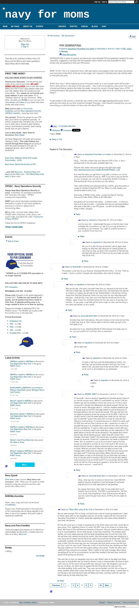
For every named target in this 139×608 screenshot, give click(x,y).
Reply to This (56, 139)
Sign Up (97, 2)
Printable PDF (15, 333)
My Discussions (68, 35)
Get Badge (40, 555)
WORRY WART (91, 394)
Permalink (75, 154)
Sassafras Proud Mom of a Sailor (81, 48)
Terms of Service (129, 602)
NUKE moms (15, 366)
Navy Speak (19, 135)
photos (12, 102)
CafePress (11, 504)
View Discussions (69, 54)
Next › (107, 585)
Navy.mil (8, 174)
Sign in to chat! (120, 606)
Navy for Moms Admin (28, 602)
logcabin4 (96, 242)
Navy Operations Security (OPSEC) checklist (23, 112)
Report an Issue (114, 602)
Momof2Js (14, 413)
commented (35, 387)
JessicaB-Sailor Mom (89, 315)
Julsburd (92, 220)
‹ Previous (55, 585)
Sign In (104, 2)
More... (25, 464)
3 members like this (67, 126)
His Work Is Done (17, 442)
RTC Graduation (11, 287)
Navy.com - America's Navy (25, 171)
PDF (11, 324)
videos (21, 102)
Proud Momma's (27, 440)
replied (20, 361)
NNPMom (14, 361)
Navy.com (23, 534)
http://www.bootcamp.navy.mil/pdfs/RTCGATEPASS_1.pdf (97, 169)
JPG (11, 330)
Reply (77, 214)
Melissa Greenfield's (18, 390)
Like (55, 126)
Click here (9, 479)
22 (101, 585)
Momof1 (13, 400)
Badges (102, 602)
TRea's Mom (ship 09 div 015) (80, 509)
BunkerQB (77, 266)
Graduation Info (16, 321)
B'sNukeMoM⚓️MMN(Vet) (20, 387)
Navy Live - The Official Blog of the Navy (24, 175)
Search (136, 2)
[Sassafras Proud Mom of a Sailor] (53, 51)
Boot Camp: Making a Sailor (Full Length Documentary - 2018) (21, 159)
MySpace (56, 130)
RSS (6, 466)
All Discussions (54, 35)
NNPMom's (30, 361)
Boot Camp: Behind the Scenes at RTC (20, 164)
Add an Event (13, 241)
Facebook (67, 130)
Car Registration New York (20, 363)
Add (133, 36)
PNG (11, 327)
